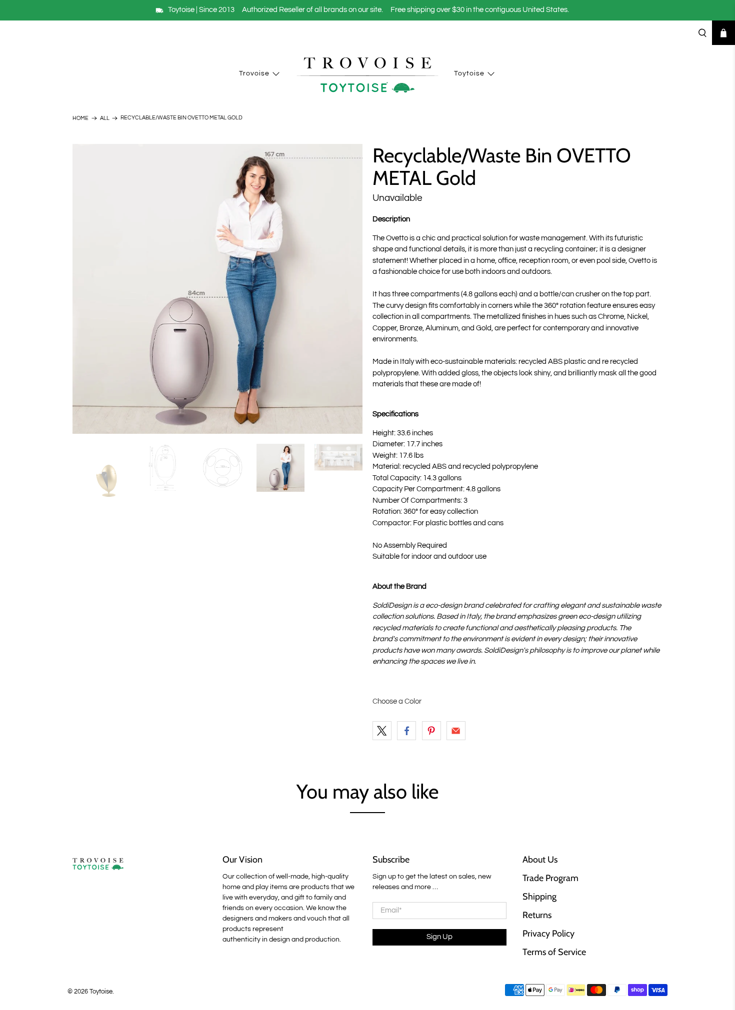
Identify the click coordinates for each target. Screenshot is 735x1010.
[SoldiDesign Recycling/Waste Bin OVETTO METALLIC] (217, 289)
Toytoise (469, 73)
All (105, 118)
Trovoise (254, 73)
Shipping (539, 896)
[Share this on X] (382, 730)
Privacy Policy (548, 933)
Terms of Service (554, 952)
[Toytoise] (367, 74)
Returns (537, 915)
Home (80, 118)
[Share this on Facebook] (406, 730)
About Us (540, 859)
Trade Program (550, 878)
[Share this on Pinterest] (431, 730)
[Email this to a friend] (456, 730)
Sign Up (439, 937)
